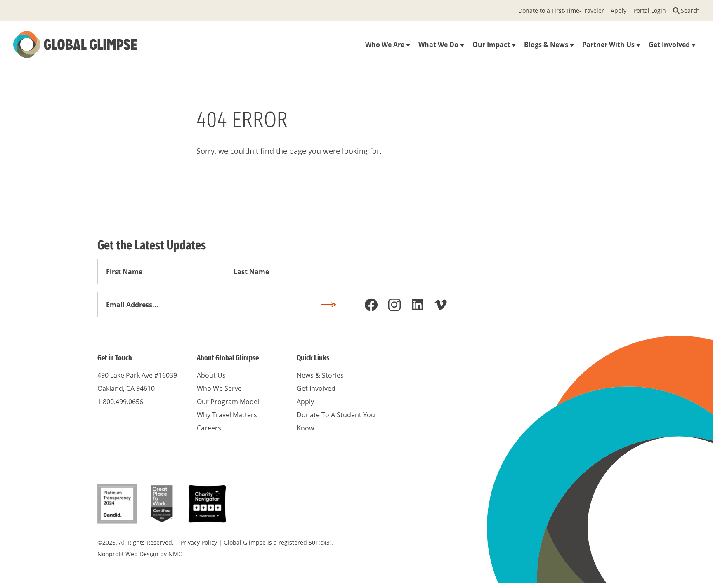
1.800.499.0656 (120, 401)
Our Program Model (228, 401)
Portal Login (649, 10)
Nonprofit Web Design (127, 554)
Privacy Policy (198, 542)
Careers (209, 428)
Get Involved (316, 388)
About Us (211, 375)
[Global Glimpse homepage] (75, 44)
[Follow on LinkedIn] (417, 304)
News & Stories (320, 375)
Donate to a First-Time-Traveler (561, 10)
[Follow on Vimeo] (440, 304)
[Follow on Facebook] (371, 304)
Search (690, 10)
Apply (618, 10)
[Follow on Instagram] (394, 304)
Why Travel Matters (227, 414)
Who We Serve (219, 388)
